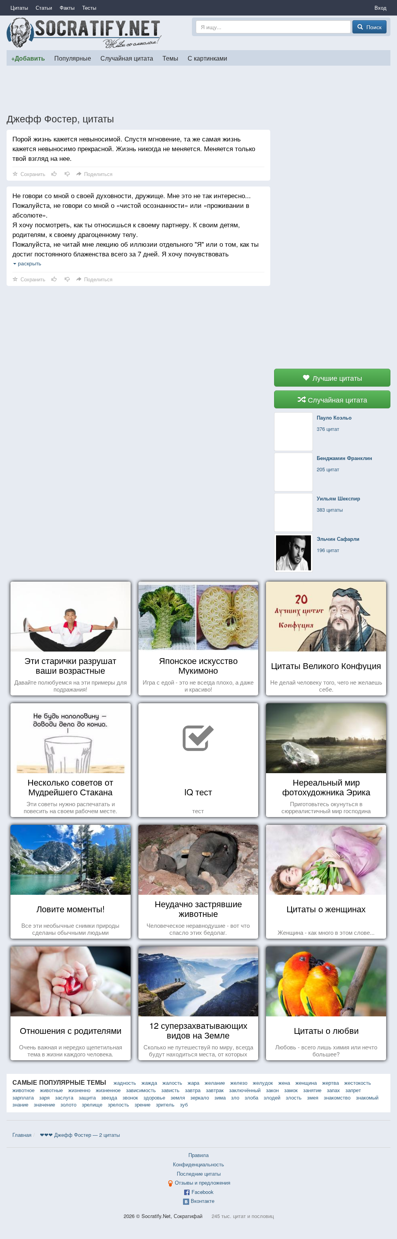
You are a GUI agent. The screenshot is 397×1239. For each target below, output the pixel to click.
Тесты (89, 7)
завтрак (215, 1090)
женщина (306, 1082)
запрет (353, 1090)
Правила (198, 1155)
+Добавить (28, 58)
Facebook (203, 1191)
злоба (251, 1097)
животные (51, 1090)
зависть (170, 1090)
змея (312, 1097)
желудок (263, 1082)
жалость (172, 1082)
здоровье (154, 1097)
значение (44, 1104)
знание (20, 1104)
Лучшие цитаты (336, 378)
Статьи (44, 7)
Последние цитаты (199, 1173)
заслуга (64, 1097)
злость (294, 1097)
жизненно (79, 1090)
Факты (67, 7)
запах (333, 1090)
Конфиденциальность (198, 1164)
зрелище (92, 1104)
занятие (312, 1090)
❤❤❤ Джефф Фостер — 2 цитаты (80, 1134)
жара (193, 1082)
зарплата (23, 1097)
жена (284, 1082)
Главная (21, 1134)
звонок (130, 1097)
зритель (165, 1104)
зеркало (199, 1097)
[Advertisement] (198, 88)
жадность (125, 1082)
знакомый (367, 1097)
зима (220, 1097)
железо (238, 1082)
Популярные (72, 58)
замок (291, 1090)
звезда (109, 1097)
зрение (142, 1104)
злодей (272, 1097)
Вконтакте (202, 1200)
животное (23, 1090)
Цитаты (19, 7)
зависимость (141, 1090)
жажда (149, 1082)
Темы (170, 58)
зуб (184, 1104)
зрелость (118, 1104)
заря (44, 1097)
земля (178, 1097)
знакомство (337, 1097)
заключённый (245, 1090)
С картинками (207, 58)
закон (272, 1090)
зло (235, 1097)
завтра (192, 1090)
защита (87, 1097)
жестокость (357, 1082)
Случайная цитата (126, 58)
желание (215, 1082)
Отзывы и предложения (202, 1182)
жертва (330, 1082)
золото (68, 1104)
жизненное (108, 1090)
